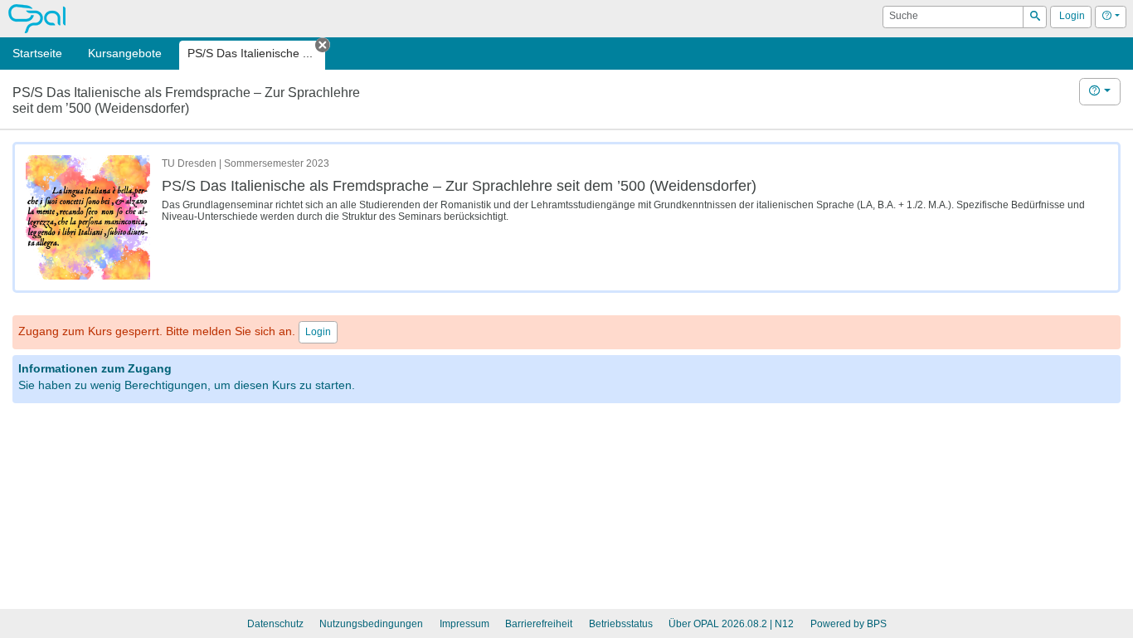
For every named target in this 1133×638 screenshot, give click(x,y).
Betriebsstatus (621, 624)
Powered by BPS (848, 624)
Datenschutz (275, 624)
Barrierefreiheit (538, 624)
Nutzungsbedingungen (371, 624)
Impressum (464, 624)
